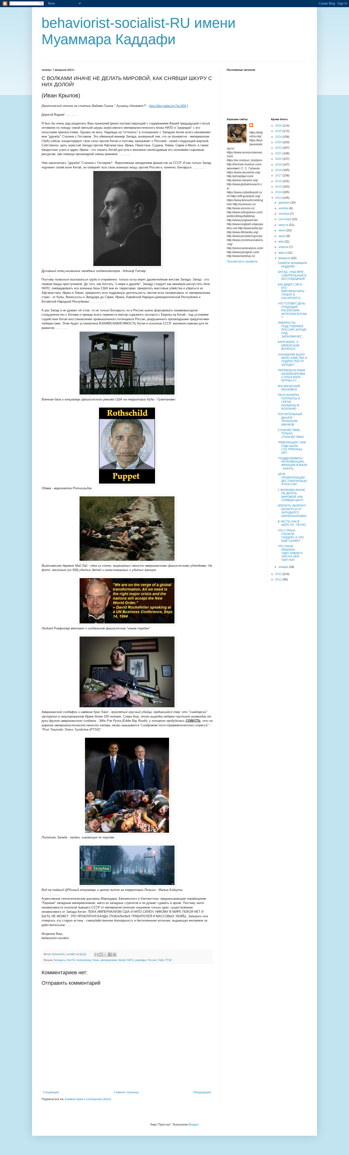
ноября (283, 208)
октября (284, 213)
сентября (285, 219)
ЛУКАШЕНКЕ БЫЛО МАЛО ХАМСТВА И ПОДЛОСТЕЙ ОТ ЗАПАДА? (292, 359)
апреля (283, 247)
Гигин (96, 960)
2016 (279, 181)
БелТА (71, 960)
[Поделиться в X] (105, 954)
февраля (284, 258)
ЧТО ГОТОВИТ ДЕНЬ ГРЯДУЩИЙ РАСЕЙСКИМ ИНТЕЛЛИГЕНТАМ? (292, 310)
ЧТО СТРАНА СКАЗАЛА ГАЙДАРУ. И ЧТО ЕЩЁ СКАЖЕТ (291, 535)
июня (282, 236)
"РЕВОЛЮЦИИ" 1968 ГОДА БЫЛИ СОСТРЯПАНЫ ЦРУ (292, 447)
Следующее (51, 1092)
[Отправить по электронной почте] (96, 954)
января (283, 567)
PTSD (168, 960)
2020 (279, 159)
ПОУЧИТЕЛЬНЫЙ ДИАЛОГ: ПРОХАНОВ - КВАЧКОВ (290, 419)
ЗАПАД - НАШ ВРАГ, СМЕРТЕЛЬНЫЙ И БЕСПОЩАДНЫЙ (292, 275)
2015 (279, 186)
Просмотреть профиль (242, 261)
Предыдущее (202, 1092)
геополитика (83, 960)
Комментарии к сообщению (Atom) (88, 1099)
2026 (279, 125)
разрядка (140, 960)
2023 (279, 142)
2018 (279, 170)
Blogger (193, 1124)
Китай (121, 960)
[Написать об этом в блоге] (101, 954)
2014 (279, 192)
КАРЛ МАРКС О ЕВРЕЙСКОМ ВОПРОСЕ (288, 345)
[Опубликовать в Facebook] (110, 954)
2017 (279, 175)
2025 (279, 131)
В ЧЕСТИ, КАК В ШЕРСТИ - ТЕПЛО (292, 523)
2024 (279, 136)
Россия (151, 960)
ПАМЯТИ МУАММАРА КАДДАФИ (292, 264)
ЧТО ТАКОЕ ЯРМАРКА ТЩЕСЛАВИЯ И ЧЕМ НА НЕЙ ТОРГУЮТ (290, 553)
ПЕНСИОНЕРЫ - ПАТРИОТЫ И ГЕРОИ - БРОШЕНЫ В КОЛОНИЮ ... (289, 401)
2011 (279, 579)
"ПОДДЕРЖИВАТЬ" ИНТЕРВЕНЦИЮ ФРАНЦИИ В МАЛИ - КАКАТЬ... (292, 463)
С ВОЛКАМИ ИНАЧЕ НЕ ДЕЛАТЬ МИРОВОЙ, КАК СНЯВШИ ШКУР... (291, 495)
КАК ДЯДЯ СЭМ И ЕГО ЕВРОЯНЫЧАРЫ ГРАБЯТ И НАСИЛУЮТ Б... (291, 291)
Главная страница (126, 1092)
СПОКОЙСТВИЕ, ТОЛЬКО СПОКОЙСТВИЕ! (291, 433)
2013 (279, 198)
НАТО (130, 960)
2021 (279, 153)
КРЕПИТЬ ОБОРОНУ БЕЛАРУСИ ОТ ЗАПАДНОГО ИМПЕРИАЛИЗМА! (292, 511)
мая (281, 241)
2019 (279, 164)
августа (283, 225)
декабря (284, 202)
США (161, 960)
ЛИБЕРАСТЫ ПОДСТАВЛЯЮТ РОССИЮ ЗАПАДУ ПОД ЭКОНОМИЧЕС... (292, 329)
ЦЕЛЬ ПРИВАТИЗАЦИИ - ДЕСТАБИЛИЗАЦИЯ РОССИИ (292, 479)
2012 (279, 574)
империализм (108, 960)
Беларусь (60, 960)
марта (283, 252)
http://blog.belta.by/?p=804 (167, 106)
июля (282, 230)
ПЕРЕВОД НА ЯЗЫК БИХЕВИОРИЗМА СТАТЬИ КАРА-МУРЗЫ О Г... (291, 375)
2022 (279, 147)
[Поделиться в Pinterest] (114, 954)
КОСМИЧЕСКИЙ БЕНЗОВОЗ (289, 388)
